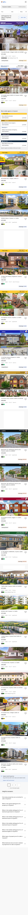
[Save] (26, 11)
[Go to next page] (19, 785)
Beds (12, 11)
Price (2, 11)
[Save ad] (25, 52)
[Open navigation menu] (26, 2)
